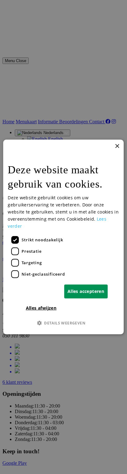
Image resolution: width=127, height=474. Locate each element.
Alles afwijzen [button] (41, 308)
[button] (63, 323)
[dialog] (63, 237)
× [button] (117, 146)
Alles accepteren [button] (86, 291)
